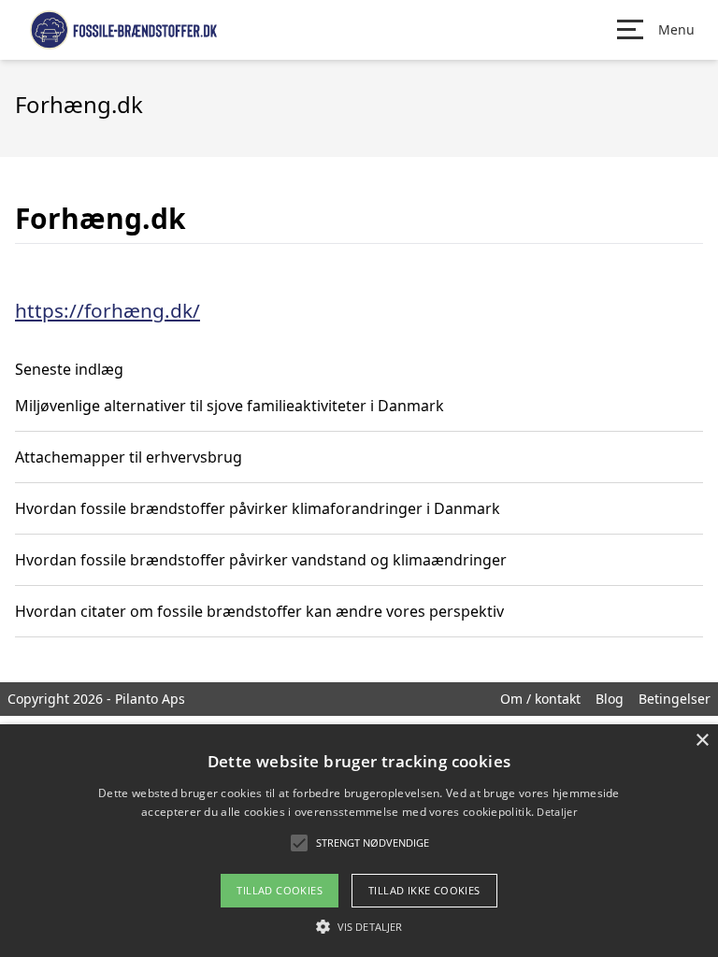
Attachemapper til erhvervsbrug (128, 457)
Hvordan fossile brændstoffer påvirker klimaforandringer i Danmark (257, 508)
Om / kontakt (540, 698)
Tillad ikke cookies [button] (424, 890)
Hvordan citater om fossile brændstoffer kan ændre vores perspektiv (259, 611)
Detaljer (556, 812)
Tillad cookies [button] (280, 890)
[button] (359, 926)
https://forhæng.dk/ (107, 310)
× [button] (702, 741)
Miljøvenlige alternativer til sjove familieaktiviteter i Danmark (229, 405)
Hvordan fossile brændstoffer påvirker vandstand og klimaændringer (261, 560)
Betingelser (675, 698)
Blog (610, 698)
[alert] (359, 840)
